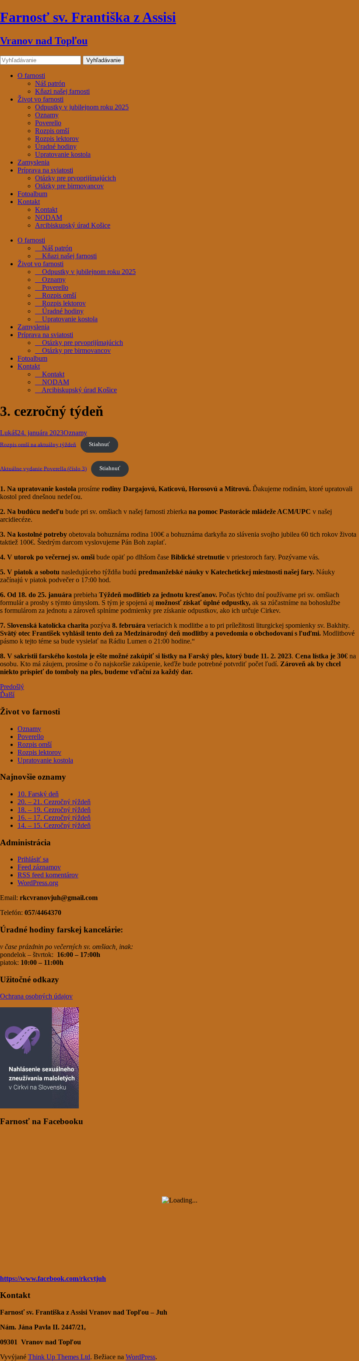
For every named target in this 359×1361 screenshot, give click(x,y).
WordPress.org (38, 882)
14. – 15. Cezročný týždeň (54, 825)
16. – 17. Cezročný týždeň (54, 817)
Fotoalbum (32, 193)
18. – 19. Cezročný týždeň (54, 809)
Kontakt (29, 201)
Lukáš (8, 432)
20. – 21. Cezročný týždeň (54, 801)
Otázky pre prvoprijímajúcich (75, 178)
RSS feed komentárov (48, 875)
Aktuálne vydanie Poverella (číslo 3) (43, 468)
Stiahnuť (99, 444)
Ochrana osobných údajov (36, 996)
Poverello (48, 123)
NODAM (48, 217)
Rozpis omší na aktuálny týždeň (38, 444)
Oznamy (47, 115)
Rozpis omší (52, 130)
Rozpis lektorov (57, 138)
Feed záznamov (39, 867)
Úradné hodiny (56, 146)
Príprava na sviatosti (45, 170)
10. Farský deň (38, 794)
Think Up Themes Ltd (59, 1357)
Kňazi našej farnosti (62, 91)
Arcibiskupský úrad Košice (72, 225)
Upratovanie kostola (63, 154)
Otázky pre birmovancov (69, 186)
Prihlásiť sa (33, 859)
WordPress (140, 1357)
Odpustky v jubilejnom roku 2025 (82, 107)
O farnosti (31, 75)
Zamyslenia (33, 162)
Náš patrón (50, 83)
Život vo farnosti (40, 99)
